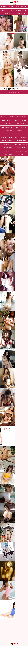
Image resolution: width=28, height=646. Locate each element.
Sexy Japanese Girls (7, 137)
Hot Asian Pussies (7, 147)
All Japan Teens (7, 154)
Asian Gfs (7, 151)
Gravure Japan (21, 147)
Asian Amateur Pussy (21, 144)
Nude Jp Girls (21, 123)
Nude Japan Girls (7, 7)
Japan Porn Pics (21, 117)
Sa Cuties (21, 154)
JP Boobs (7, 144)
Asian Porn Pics (7, 10)
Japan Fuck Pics (21, 13)
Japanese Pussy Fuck (7, 120)
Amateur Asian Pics (21, 137)
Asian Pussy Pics (21, 7)
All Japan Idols (21, 141)
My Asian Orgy (7, 141)
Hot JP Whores (21, 134)
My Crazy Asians (21, 10)
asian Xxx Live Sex (14, 92)
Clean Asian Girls (7, 117)
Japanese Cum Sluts (21, 151)
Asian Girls (7, 13)
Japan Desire (7, 123)
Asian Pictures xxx (21, 120)
